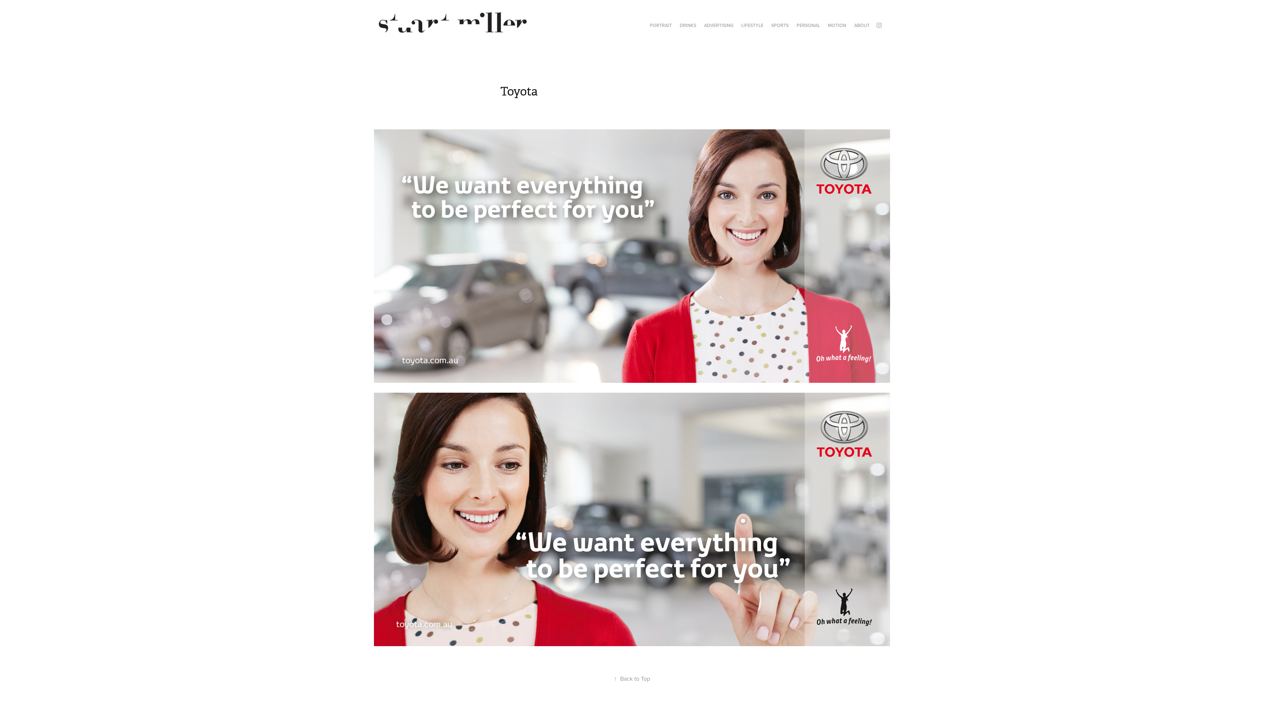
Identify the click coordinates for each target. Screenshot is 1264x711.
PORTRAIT (661, 25)
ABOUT (862, 25)
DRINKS (688, 25)
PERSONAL (808, 25)
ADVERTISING (718, 25)
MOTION (837, 25)
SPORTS (780, 25)
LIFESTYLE (752, 25)
